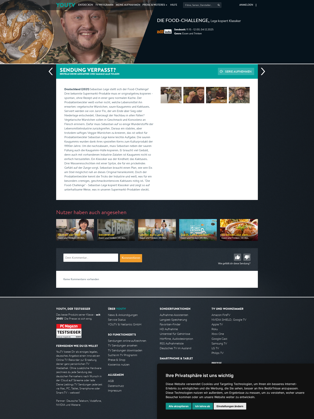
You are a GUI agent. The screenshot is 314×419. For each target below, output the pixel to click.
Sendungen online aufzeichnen (127, 341)
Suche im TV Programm (122, 355)
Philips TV (218, 353)
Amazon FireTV (221, 315)
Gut (237, 257)
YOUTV (65, 5)
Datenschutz (116, 386)
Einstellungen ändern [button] (230, 406)
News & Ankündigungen (123, 315)
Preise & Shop (116, 360)
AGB (111, 381)
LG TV (215, 348)
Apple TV (217, 324)
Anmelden (246, 5)
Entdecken (85, 5)
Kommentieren (131, 258)
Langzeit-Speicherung (173, 320)
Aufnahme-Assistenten (174, 315)
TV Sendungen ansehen (122, 345)
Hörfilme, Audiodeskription (176, 339)
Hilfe (173, 5)
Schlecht (247, 257)
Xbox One (218, 334)
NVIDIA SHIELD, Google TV (229, 320)
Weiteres (153, 5)
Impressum (115, 390)
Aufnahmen (128, 5)
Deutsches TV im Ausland (175, 348)
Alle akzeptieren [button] (179, 406)
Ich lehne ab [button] (202, 406)
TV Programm (104, 5)
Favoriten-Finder (170, 324)
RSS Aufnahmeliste (172, 343)
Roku (215, 329)
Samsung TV (219, 343)
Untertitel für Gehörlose (175, 334)
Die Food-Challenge (182, 21)
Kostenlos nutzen (119, 364)
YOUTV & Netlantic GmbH (124, 324)
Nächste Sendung (261, 71)
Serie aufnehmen (238, 71)
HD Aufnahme (169, 329)
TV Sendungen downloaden (125, 350)
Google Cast (219, 339)
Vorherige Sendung (52, 71)
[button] (256, 5)
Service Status (117, 320)
